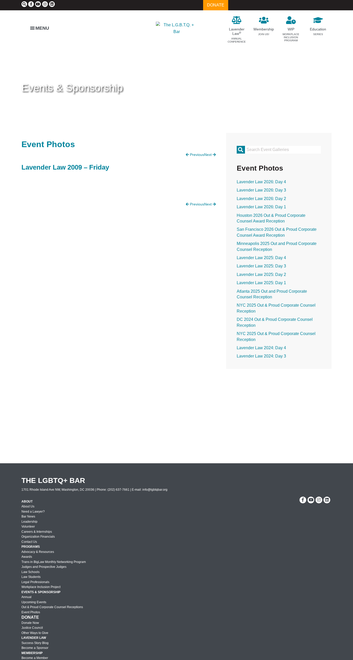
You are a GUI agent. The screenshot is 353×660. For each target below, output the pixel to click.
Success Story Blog (35, 643)
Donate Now (30, 623)
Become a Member (34, 658)
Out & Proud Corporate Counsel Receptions (52, 607)
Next (208, 155)
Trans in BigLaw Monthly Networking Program (53, 562)
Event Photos (30, 612)
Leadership (29, 521)
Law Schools (30, 572)
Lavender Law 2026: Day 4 (261, 182)
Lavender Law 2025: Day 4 (261, 258)
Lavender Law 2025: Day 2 (261, 274)
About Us (27, 506)
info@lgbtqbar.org (154, 489)
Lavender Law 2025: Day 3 (261, 266)
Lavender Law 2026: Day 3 (261, 190)
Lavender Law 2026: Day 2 (261, 198)
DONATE (215, 5)
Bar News (28, 516)
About (27, 501)
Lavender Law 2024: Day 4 (261, 348)
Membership (32, 653)
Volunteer (28, 526)
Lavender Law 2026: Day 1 (261, 207)
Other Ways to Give (34, 633)
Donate (30, 617)
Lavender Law (33, 638)
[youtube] (38, 4)
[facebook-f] (31, 4)
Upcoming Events (33, 602)
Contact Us (29, 542)
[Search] (24, 4)
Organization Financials (38, 536)
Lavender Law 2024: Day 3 (261, 356)
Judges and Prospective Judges (43, 567)
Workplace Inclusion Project (40, 587)
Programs (30, 546)
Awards (26, 557)
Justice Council (32, 628)
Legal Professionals (35, 582)
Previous (196, 155)
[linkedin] (52, 4)
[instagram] (45, 4)
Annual (26, 597)
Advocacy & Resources (37, 552)
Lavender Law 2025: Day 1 (261, 283)
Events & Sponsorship (72, 87)
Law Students (31, 577)
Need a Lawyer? (33, 511)
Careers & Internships (36, 532)
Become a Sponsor (34, 648)
